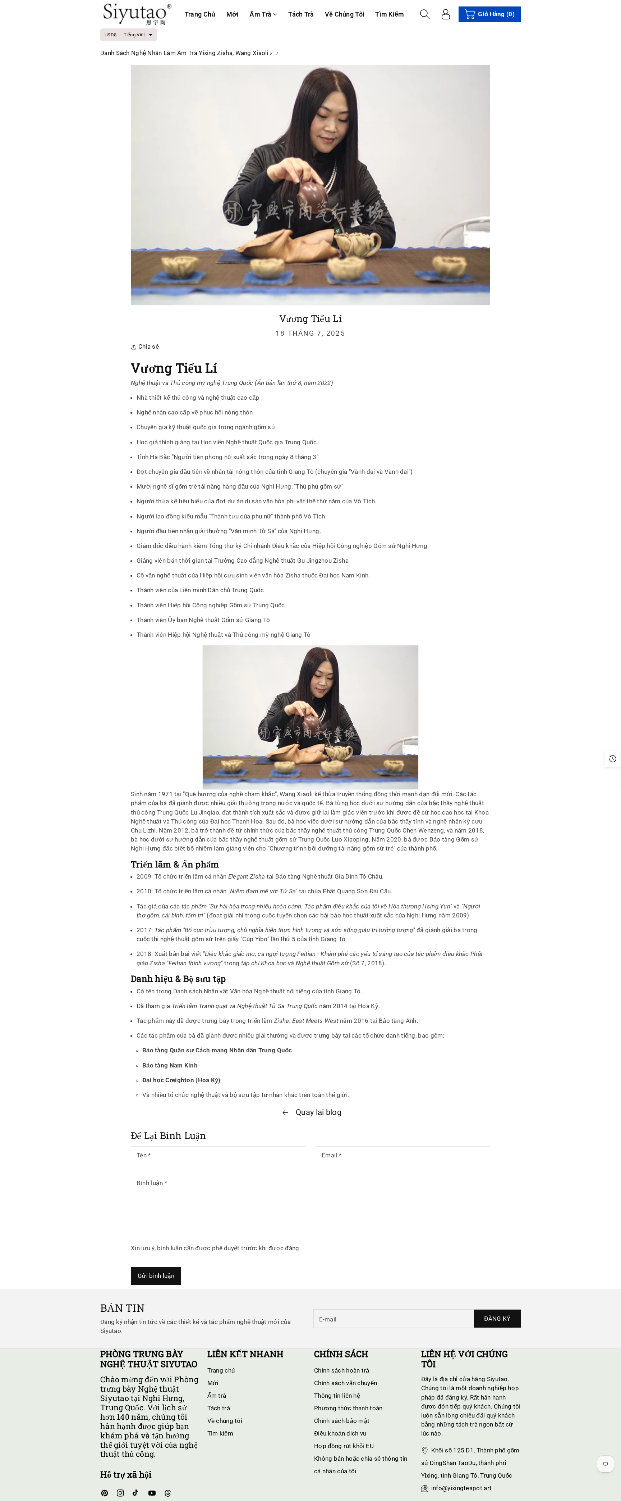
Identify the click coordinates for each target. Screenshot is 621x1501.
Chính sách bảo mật (341, 1420)
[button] (263, 14)
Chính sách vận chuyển (345, 1383)
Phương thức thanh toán (348, 1408)
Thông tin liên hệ (337, 1395)
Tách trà (218, 1408)
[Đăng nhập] (446, 14)
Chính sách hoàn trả (341, 1370)
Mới (212, 1383)
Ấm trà (260, 14)
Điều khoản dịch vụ (340, 1433)
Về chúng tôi (225, 1420)
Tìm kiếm (220, 1433)
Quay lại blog (317, 1112)
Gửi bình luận (156, 1275)
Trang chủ (221, 1370)
